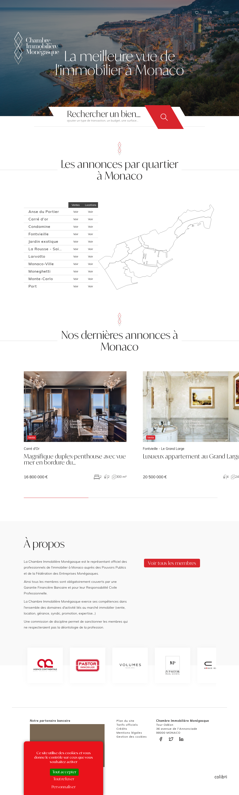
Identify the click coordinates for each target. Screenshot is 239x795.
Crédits (121, 728)
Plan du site (125, 720)
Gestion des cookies (131, 736)
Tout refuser (63, 779)
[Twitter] (172, 739)
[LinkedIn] (182, 739)
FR (210, 12)
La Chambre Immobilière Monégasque (36, 48)
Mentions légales (129, 732)
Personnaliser (64, 787)
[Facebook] (161, 739)
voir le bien (75, 425)
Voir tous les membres (172, 563)
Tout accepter (64, 772)
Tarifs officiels (127, 724)
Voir (75, 211)
